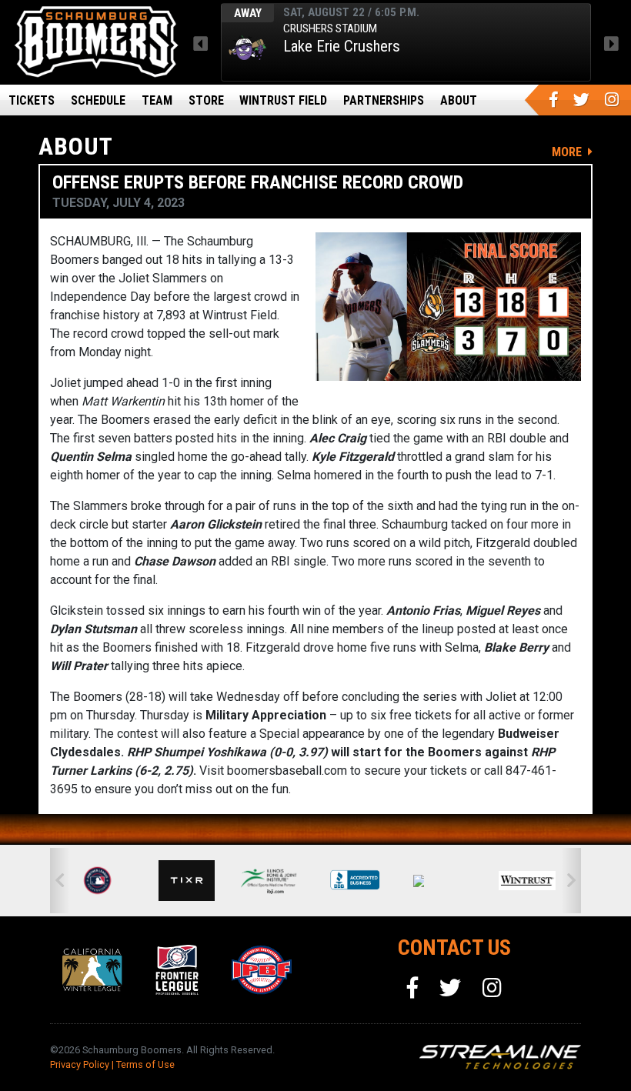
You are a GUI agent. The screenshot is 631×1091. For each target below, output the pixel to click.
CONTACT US (454, 947)
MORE (568, 152)
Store (206, 100)
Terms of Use (145, 1064)
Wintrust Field (283, 100)
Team (157, 100)
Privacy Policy (79, 1064)
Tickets (31, 100)
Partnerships (383, 100)
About (458, 100)
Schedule (98, 100)
